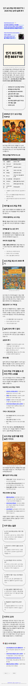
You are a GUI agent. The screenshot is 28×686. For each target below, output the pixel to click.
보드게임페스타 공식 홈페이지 (14, 647)
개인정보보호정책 (9, 682)
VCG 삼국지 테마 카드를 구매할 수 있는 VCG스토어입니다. (9, 37)
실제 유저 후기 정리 (13, 94)
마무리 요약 (11, 105)
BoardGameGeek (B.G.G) (13, 658)
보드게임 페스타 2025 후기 (15, 91)
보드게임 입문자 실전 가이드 (16, 100)
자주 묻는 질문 (12, 103)
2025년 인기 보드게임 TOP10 (16, 87)
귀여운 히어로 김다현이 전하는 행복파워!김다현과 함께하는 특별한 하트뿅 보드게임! (13, 27)
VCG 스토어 (7, 34)
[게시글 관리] (9, 673)
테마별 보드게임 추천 (14, 89)
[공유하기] (8, 673)
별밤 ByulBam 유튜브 (12, 664)
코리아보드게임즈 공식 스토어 (14, 653)
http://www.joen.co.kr (9, 22)
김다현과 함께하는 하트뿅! (11, 25)
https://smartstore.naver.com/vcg (11, 32)
